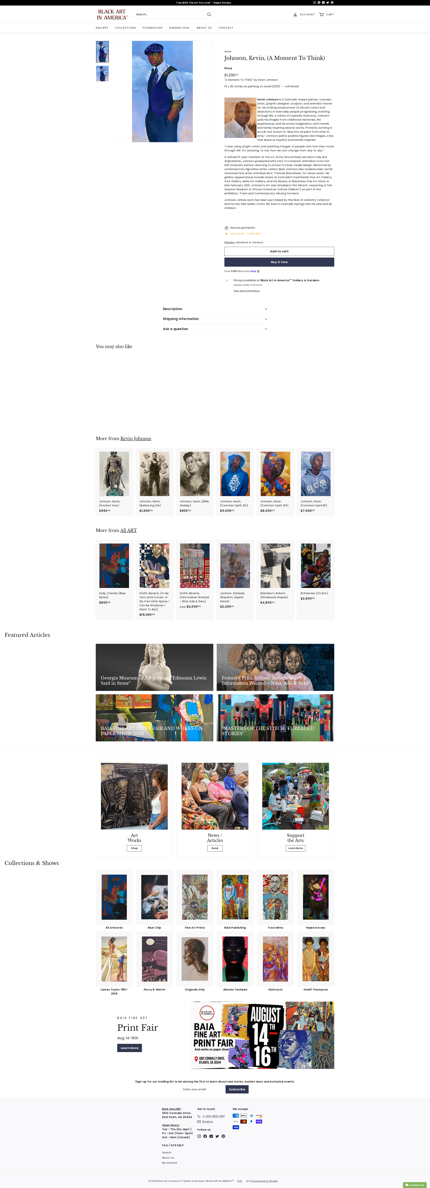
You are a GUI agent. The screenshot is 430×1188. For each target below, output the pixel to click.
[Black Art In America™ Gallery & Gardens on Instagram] (199, 1136)
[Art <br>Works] (134, 796)
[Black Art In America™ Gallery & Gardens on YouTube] (211, 1136)
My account (169, 1162)
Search (166, 1152)
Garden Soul (179, 27)
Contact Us (416, 1185)
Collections (125, 27)
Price (228, 68)
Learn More (295, 848)
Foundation (152, 27)
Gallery (102, 27)
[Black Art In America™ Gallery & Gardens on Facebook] (205, 1136)
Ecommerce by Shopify (264, 1181)
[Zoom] (162, 91)
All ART (128, 530)
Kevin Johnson (135, 438)
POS (239, 1181)
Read (215, 848)
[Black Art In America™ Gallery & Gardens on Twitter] (217, 1136)
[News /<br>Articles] (215, 796)
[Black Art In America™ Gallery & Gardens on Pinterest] (223, 1136)
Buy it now (279, 262)
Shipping (229, 242)
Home (227, 51)
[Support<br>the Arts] (295, 796)
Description (172, 309)
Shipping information (181, 319)
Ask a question (175, 329)
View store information (247, 290)
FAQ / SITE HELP (173, 1145)
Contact (226, 27)
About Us (204, 27)
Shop (134, 848)
